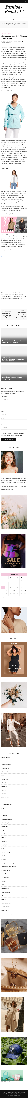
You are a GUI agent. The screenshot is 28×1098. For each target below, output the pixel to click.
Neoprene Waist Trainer (9, 866)
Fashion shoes (6, 801)
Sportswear (5, 888)
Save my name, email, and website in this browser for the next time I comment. (12, 434)
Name (3, 411)
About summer (6, 764)
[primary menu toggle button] (14, 19)
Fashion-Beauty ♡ (14, 9)
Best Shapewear (6, 783)
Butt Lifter (5, 790)
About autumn (6, 757)
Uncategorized (6, 33)
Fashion (4, 794)
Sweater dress (6, 892)
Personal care (6, 870)
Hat (3, 830)
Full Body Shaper (6, 804)
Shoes (4, 881)
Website (3, 425)
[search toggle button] (25, 1)
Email (3, 418)
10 (3, 587)
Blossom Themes (20, 1094)
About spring (5, 761)
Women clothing (6, 914)
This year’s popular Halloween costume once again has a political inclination (14, 341)
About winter (5, 768)
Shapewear (5, 877)
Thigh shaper (6, 896)
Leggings (4, 841)
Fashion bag (5, 797)
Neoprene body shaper (8, 863)
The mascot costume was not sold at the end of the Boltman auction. (13, 359)
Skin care (4, 885)
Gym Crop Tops (6, 823)
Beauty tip (5, 779)
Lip (3, 848)
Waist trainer (5, 907)
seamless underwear (8, 874)
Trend (4, 899)
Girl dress (4, 815)
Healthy (4, 834)
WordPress (17, 1095)
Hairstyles (5, 826)
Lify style (4, 845)
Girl (3, 812)
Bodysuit (4, 786)
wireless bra (5, 910)
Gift (3, 808)
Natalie (4, 41)
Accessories (5, 772)
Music (3, 856)
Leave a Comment (6, 42)
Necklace (4, 859)
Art (3, 775)
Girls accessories (7, 819)
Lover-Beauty (6, 852)
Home (4, 837)
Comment (4, 396)
